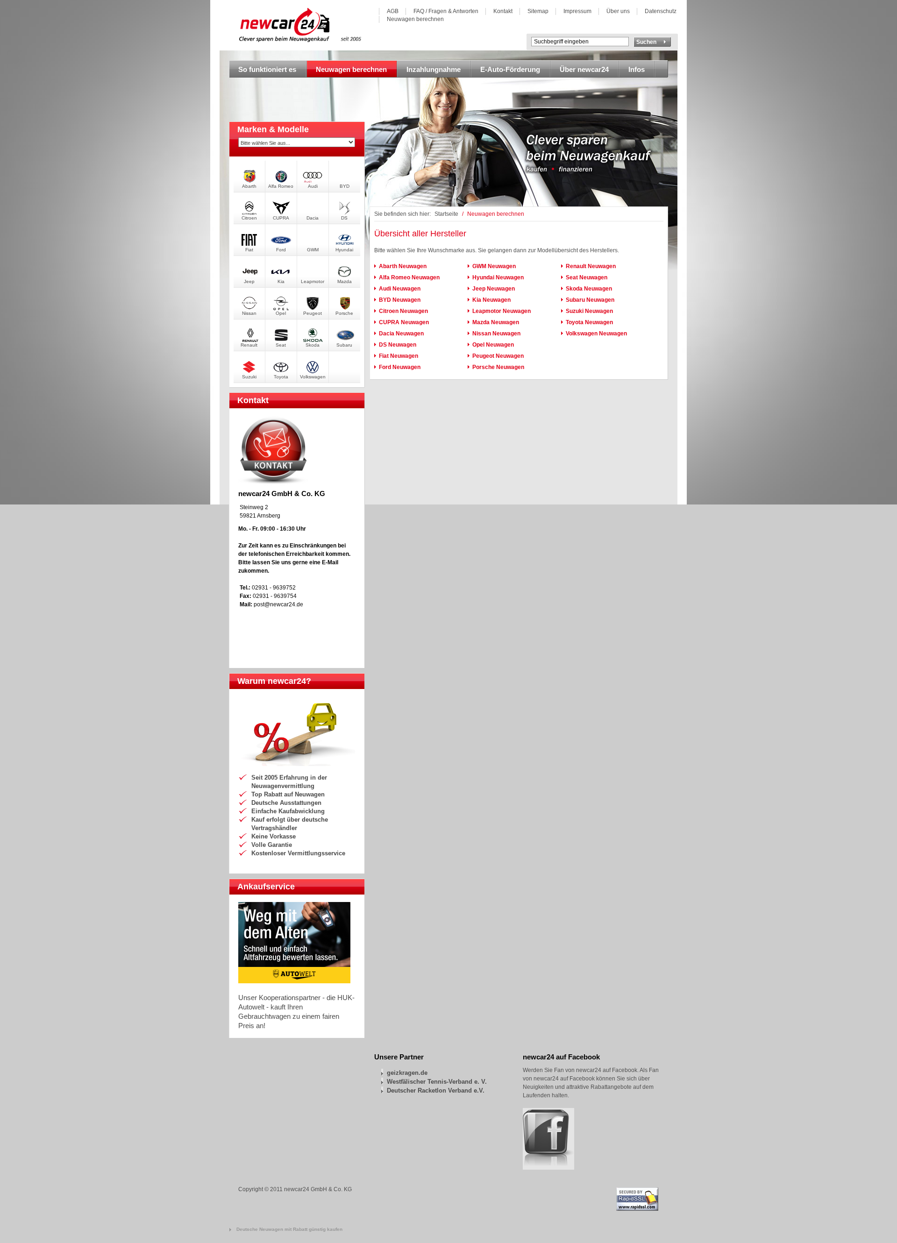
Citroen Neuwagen (403, 311)
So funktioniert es (267, 69)
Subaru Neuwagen (590, 300)
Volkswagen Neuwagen (596, 333)
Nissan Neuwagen (496, 333)
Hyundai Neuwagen (498, 277)
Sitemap (537, 11)
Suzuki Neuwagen (589, 311)
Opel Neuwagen (493, 344)
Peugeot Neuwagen (498, 356)
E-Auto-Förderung (510, 69)
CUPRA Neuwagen (404, 322)
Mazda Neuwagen (495, 322)
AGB (393, 11)
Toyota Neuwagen (589, 322)
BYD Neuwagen (399, 300)
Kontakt (503, 11)
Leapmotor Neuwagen (501, 311)
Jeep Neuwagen (493, 288)
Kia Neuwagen (491, 300)
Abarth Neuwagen (403, 266)
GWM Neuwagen (494, 266)
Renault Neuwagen (591, 266)
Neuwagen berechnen (415, 19)
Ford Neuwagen (399, 367)
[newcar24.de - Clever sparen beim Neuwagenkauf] (302, 39)
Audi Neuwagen (399, 288)
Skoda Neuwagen (589, 288)
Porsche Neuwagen (498, 367)
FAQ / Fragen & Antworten (445, 11)
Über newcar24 (584, 69)
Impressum (577, 11)
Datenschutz (660, 11)
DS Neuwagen (397, 344)
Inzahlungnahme (433, 69)
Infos (636, 69)
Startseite (446, 214)
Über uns (618, 11)
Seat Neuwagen (586, 277)
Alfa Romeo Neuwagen (409, 277)
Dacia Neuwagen (401, 333)
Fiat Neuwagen (398, 356)
